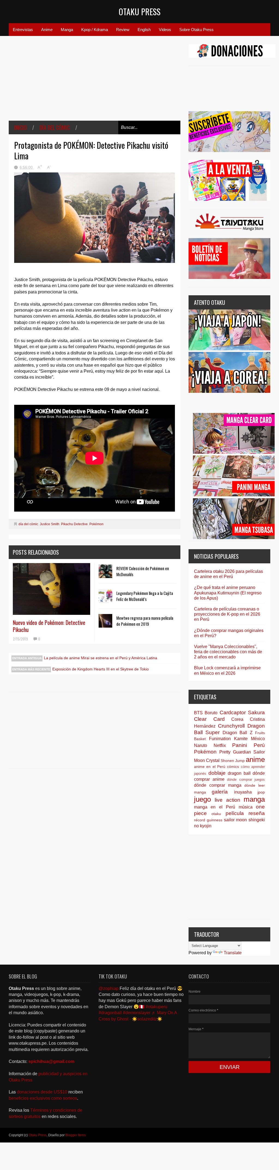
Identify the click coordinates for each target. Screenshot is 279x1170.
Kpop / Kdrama (94, 29)
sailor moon (235, 820)
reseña (256, 813)
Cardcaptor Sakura (242, 712)
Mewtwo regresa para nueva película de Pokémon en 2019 (144, 621)
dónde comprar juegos (246, 779)
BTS (198, 712)
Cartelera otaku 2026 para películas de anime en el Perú (228, 574)
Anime (47, 29)
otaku (216, 814)
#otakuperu (156, 1006)
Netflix (220, 745)
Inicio (20, 127)
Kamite (241, 738)
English (144, 29)
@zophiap (109, 988)
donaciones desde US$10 (42, 1092)
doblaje (217, 773)
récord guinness (208, 820)
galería (220, 792)
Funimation (220, 738)
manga (254, 799)
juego (202, 799)
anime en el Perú (209, 766)
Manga (67, 29)
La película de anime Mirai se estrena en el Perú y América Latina (100, 658)
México (258, 738)
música (246, 807)
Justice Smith (49, 524)
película (235, 813)
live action (227, 800)
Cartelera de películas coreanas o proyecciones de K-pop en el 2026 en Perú (227, 614)
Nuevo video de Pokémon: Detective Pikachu (49, 626)
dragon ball (239, 773)
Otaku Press (139, 11)
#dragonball (110, 1012)
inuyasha (243, 792)
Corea (237, 719)
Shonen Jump (233, 760)
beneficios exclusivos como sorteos (43, 1098)
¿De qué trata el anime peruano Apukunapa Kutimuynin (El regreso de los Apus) (228, 592)
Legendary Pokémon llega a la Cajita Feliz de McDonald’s (144, 596)
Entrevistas (23, 29)
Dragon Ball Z (238, 732)
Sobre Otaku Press (196, 29)
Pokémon (96, 524)
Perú (259, 745)
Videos (165, 29)
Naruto (200, 745)
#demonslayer (136, 1012)
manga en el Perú (214, 807)
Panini (239, 745)
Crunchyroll (231, 726)
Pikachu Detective (74, 524)
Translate (233, 952)
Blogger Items (75, 1135)
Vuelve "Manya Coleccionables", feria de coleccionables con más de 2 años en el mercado (228, 651)
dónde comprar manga (217, 785)
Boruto (211, 712)
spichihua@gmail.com (51, 1061)
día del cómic (55, 127)
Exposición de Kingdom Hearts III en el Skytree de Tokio (100, 669)
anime (255, 759)
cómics (233, 766)
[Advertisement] (94, 82)
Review (122, 29)
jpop (261, 792)
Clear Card (209, 719)
